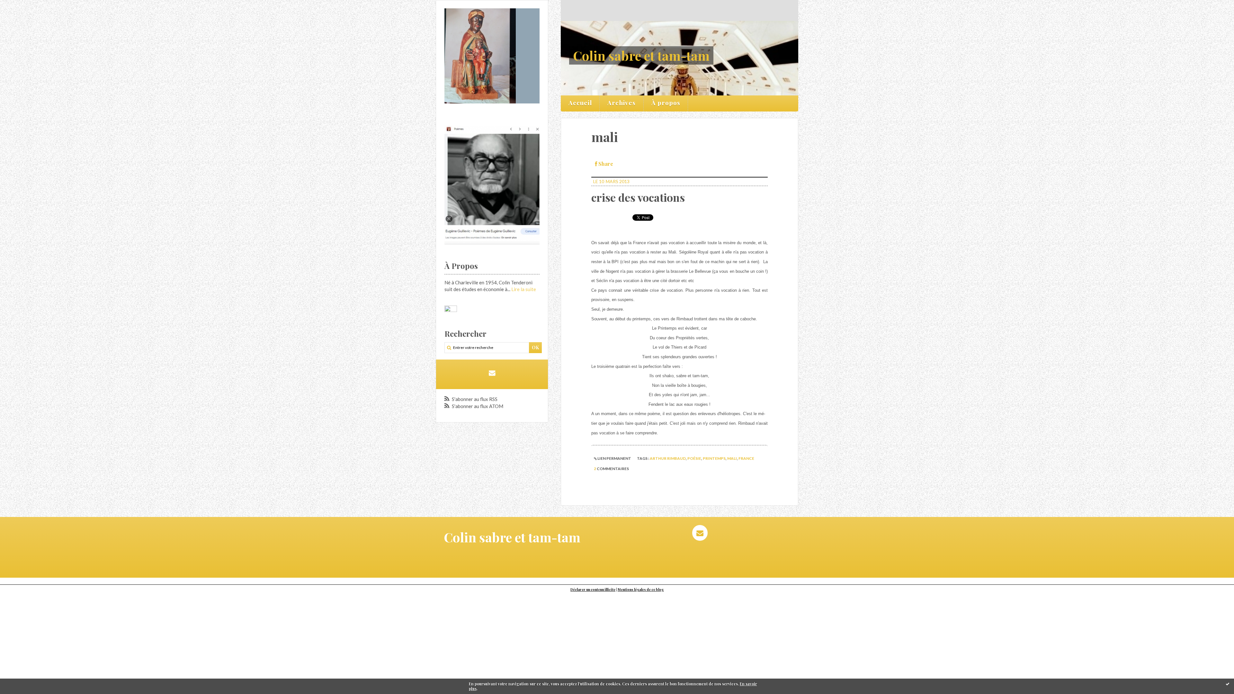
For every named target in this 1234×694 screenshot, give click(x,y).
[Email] (492, 373)
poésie (694, 458)
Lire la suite (523, 289)
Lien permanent (614, 458)
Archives (621, 102)
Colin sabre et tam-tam (641, 55)
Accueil (580, 102)
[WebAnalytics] (450, 309)
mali (732, 458)
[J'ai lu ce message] (1227, 683)
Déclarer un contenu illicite (592, 589)
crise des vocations (638, 197)
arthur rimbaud (668, 458)
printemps (714, 458)
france (746, 458)
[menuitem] (580, 103)
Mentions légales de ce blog (641, 589)
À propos (665, 102)
